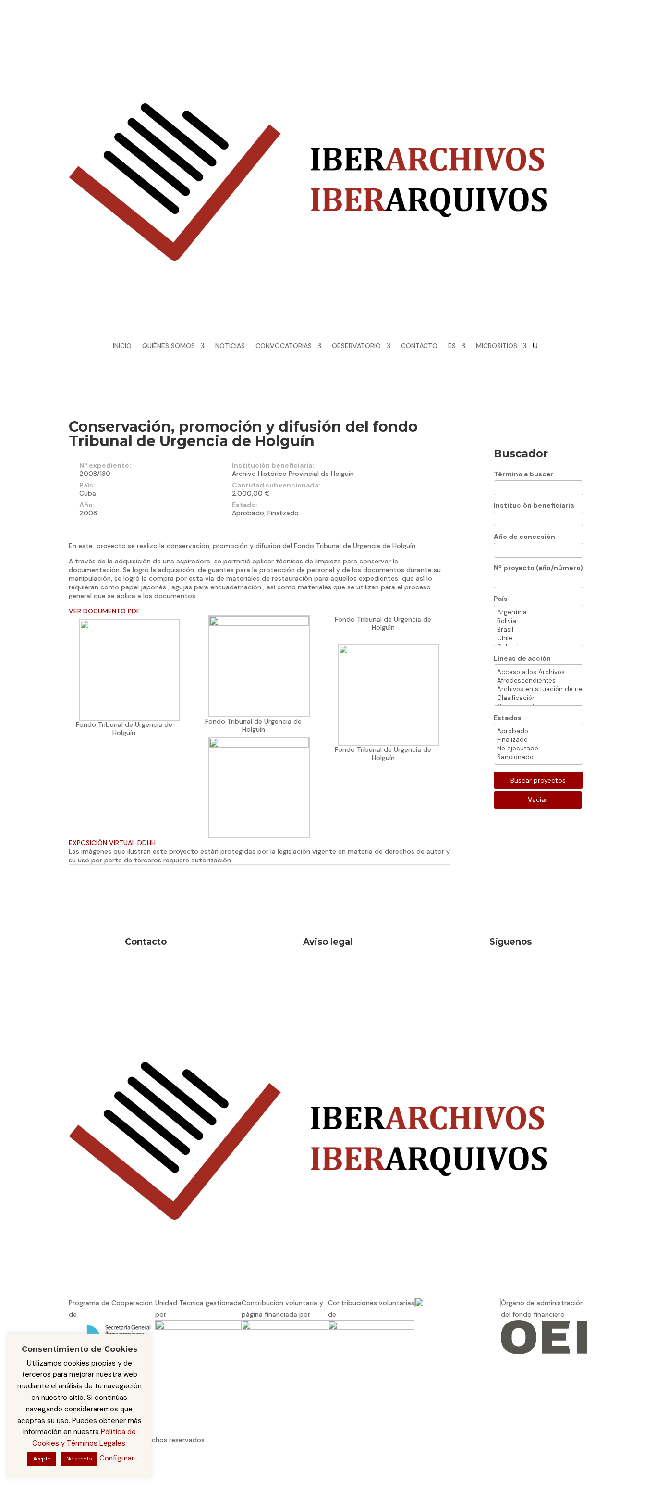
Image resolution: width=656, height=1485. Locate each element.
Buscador (521, 453)
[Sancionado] (538, 757)
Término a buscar (523, 474)
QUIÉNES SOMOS (168, 346)
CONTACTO (419, 346)
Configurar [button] (116, 1458)
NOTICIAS (230, 346)
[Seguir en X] (479, 46)
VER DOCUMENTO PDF (104, 611)
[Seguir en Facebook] (441, 46)
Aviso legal (327, 941)
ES (452, 346)
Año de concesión (524, 536)
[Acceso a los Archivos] (538, 672)
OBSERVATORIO (356, 346)
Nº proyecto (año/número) (538, 567)
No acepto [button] (79, 1458)
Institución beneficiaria (534, 505)
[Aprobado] (538, 731)
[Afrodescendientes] (538, 680)
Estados (508, 717)
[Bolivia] (538, 621)
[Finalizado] (538, 740)
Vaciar (537, 799)
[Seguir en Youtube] (441, 66)
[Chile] (538, 638)
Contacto (146, 941)
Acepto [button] (41, 1458)
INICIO (122, 346)
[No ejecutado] (538, 748)
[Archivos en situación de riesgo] (538, 689)
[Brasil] (538, 629)
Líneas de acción (522, 658)
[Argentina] (538, 612)
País (501, 598)
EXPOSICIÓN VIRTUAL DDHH (112, 842)
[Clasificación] (538, 698)
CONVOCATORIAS (283, 346)
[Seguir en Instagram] (460, 46)
